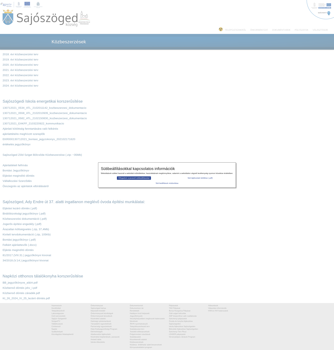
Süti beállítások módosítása (167, 183)
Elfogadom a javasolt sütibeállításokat (134, 178)
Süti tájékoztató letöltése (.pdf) (200, 178)
